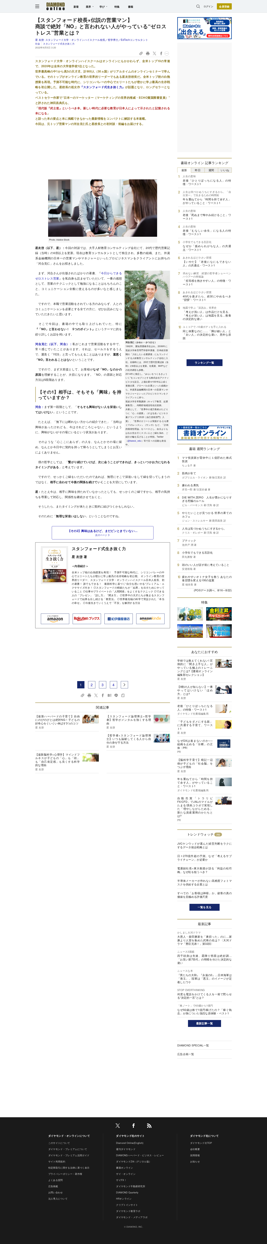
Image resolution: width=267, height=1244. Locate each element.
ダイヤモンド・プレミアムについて (67, 1149)
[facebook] (133, 1126)
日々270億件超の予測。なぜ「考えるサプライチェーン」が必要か (204, 857)
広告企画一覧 (185, 1054)
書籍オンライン (124, 1167)
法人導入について (58, 1198)
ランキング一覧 (204, 363)
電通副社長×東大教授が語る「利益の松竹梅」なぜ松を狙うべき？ (204, 870)
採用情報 (195, 1155)
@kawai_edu (134, 440)
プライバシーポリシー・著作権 (65, 1174)
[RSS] (149, 1126)
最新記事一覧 (204, 1023)
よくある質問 (55, 1180)
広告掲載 (53, 1186)
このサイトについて (59, 1143)
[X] (117, 1126)
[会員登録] (224, 6)
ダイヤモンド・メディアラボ (131, 1217)
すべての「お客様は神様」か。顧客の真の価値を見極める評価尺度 (204, 895)
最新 (184, 170)
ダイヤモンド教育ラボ (128, 1211)
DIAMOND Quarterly (127, 1192)
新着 (76, 6)
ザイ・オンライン (125, 1174)
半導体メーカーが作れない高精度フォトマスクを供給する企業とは (204, 882)
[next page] (124, 684)
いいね (225, 170)
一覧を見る (205, 907)
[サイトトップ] (55, 6)
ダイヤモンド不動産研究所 (130, 1186)
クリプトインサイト (127, 1204)
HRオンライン (124, 1198)
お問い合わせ (55, 1192)
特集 (117, 6)
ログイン (208, 6)
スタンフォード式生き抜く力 (99, 548)
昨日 (198, 170)
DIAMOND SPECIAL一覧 (193, 1045)
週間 (211, 170)
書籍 (130, 6)
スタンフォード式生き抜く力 (58, 43)
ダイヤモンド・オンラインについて (69, 1135)
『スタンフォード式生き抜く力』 (102, 87)
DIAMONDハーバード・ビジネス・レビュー (140, 1155)
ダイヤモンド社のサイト (130, 1135)
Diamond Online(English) (129, 1143)
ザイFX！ (121, 1180)
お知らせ (195, 1161)
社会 (37, 43)
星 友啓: (91, 40)
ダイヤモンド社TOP (201, 1143)
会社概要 (195, 1149)
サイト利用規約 (56, 1161)
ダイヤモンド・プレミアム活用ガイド (68, 1155)
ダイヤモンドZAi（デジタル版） (133, 1161)
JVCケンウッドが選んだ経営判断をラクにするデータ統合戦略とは (204, 845)
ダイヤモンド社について (204, 1135)
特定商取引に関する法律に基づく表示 (68, 1167)
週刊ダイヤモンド (125, 1149)
